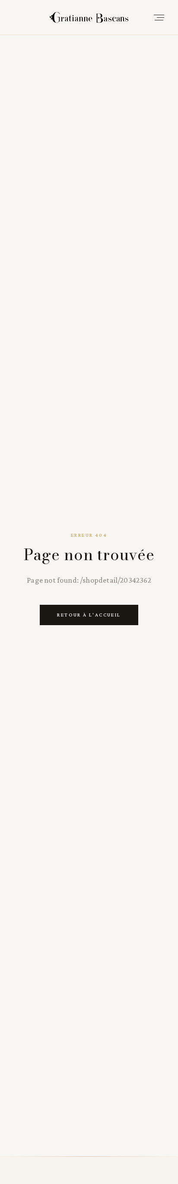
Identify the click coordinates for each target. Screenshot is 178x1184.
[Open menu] (159, 17)
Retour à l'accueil (89, 615)
